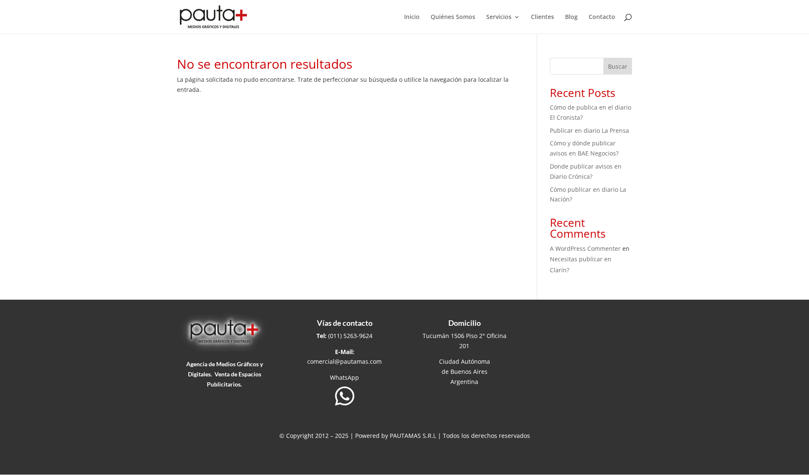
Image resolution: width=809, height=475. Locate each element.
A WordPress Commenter (585, 248)
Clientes (542, 17)
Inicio (412, 17)
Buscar (617, 66)
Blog (571, 17)
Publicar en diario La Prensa (589, 130)
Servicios (499, 17)
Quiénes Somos (453, 17)
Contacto (602, 17)
